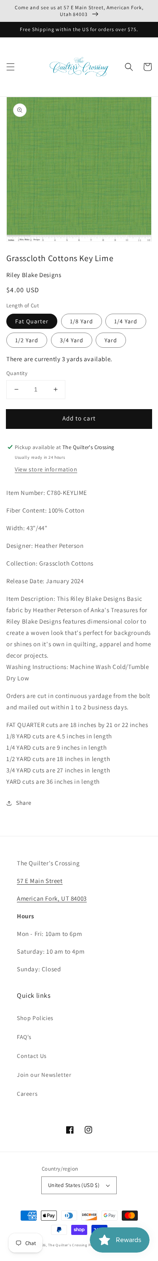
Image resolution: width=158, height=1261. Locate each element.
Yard (110, 340)
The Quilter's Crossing (67, 1244)
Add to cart (79, 418)
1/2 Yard (26, 340)
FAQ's (24, 1037)
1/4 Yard (125, 321)
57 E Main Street (40, 881)
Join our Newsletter (44, 1075)
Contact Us (32, 1056)
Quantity (16, 373)
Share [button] (24, 802)
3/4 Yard (71, 340)
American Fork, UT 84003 (52, 898)
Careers (27, 1093)
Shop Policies (35, 1018)
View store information (46, 469)
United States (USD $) (73, 1185)
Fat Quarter (31, 321)
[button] (10, 67)
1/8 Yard (81, 321)
